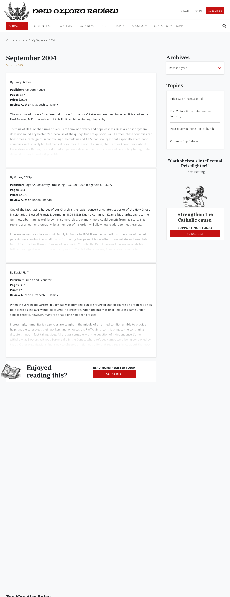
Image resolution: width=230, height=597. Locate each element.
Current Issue (43, 26)
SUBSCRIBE (114, 374)
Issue (21, 40)
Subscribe (215, 10)
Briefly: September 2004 (41, 40)
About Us (138, 26)
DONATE (184, 11)
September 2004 (14, 65)
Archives (66, 26)
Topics (120, 26)
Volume (10, 40)
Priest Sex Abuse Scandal (186, 99)
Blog (105, 26)
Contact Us (162, 26)
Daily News (86, 26)
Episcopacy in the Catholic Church (192, 129)
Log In (197, 11)
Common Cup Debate (184, 141)
